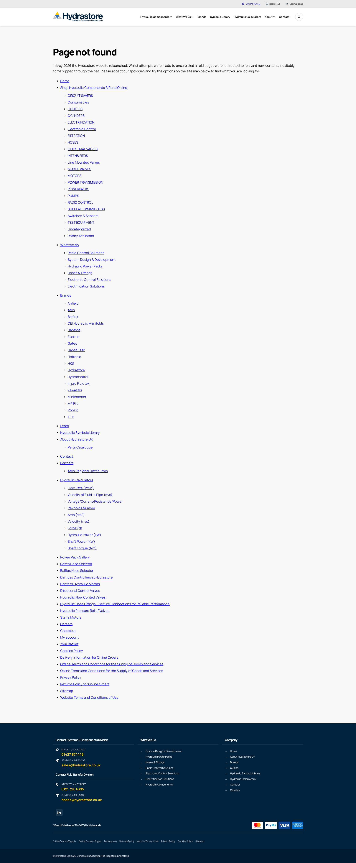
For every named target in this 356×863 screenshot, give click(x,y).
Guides (234, 768)
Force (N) (75, 528)
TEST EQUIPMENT (81, 222)
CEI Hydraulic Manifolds (86, 323)
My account (69, 637)
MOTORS (74, 175)
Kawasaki (75, 390)
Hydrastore (76, 370)
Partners (66, 463)
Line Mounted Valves (84, 162)
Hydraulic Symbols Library (80, 432)
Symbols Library (220, 17)
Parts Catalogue (80, 447)
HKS (71, 363)
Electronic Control (82, 129)
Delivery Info (110, 841)
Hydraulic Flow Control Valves (83, 597)
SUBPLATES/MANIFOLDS (86, 209)
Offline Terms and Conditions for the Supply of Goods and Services (111, 664)
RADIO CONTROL (80, 202)
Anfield (73, 303)
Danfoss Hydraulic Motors (80, 584)
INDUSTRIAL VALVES (83, 149)
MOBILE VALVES (79, 169)
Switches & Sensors (83, 215)
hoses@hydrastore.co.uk (82, 798)
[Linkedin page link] (59, 812)
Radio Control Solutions (86, 253)
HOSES (73, 142)
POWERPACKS (78, 189)
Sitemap (66, 690)
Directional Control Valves (80, 590)
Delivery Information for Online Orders (89, 657)
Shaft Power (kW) (81, 541)
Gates (72, 343)
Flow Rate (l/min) (81, 488)
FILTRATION (76, 135)
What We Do (183, 17)
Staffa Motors (70, 617)
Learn (64, 426)
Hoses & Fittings (80, 273)
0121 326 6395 (73, 787)
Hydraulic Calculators (247, 17)
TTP (71, 417)
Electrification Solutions (86, 286)
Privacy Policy (70, 677)
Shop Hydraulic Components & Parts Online (93, 87)
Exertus (73, 336)
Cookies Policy (71, 650)
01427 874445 (253, 4)
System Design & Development (92, 259)
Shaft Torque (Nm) (82, 548)
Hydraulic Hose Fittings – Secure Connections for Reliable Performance (115, 604)
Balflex (73, 316)
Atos (71, 310)
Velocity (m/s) (78, 521)
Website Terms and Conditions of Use (89, 697)
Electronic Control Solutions (89, 279)
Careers (66, 624)
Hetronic (74, 356)
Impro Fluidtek (78, 383)
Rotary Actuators (81, 236)
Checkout (68, 630)
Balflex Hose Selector (76, 570)
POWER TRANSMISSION (85, 182)
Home (64, 81)
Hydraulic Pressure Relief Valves (84, 610)
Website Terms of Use (147, 841)
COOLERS (75, 109)
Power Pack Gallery (75, 557)
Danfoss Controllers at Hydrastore (86, 577)
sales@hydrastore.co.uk (81, 763)
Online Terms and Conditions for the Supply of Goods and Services (111, 670)
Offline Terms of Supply (64, 841)
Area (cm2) (76, 514)
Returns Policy (126, 841)
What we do (69, 245)
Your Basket (69, 644)
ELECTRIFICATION (81, 122)
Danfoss (74, 330)
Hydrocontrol (78, 376)
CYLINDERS (76, 115)
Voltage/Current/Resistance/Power (95, 501)
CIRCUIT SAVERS (80, 95)
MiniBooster (77, 396)
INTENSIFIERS (78, 155)
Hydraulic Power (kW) (84, 534)
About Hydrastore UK (76, 439)
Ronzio (73, 410)
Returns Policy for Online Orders (84, 684)
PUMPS (73, 195)
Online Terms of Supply (90, 841)
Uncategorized (79, 229)
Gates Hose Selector (76, 564)
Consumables (78, 102)
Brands (201, 17)
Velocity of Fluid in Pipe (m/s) (90, 494)
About (269, 17)
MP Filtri (74, 403)
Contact (284, 17)
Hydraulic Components (154, 17)
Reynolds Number (81, 508)
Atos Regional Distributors (88, 471)
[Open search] (299, 17)
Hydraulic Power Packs (85, 266)
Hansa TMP (76, 350)
